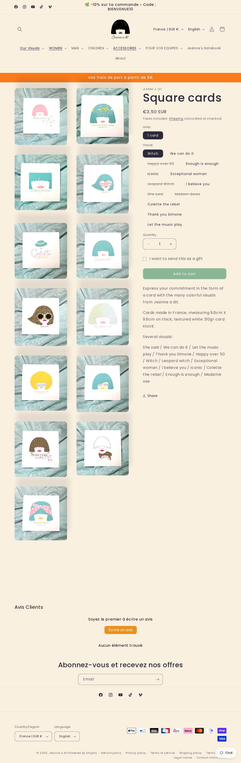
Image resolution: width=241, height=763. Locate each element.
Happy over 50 (163, 164)
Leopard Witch (163, 184)
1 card (153, 135)
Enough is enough (202, 163)
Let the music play (165, 224)
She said (158, 195)
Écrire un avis (120, 630)
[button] (20, 29)
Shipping (176, 119)
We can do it (182, 153)
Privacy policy (136, 753)
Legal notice (183, 757)
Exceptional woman (189, 173)
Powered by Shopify (82, 753)
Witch (153, 153)
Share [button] (153, 395)
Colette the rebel (164, 204)
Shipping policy (190, 753)
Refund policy (111, 753)
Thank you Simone (165, 214)
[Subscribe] (157, 679)
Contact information (211, 757)
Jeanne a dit (58, 753)
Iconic (153, 173)
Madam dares (190, 195)
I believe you (198, 184)
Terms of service (162, 753)
